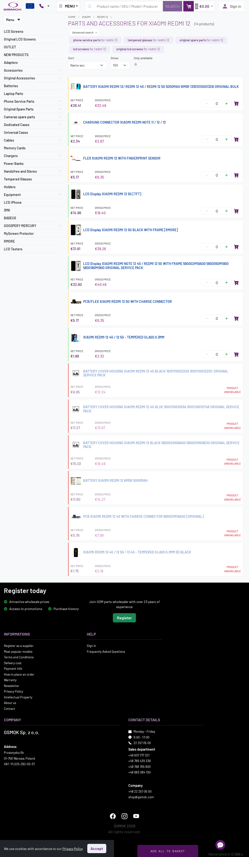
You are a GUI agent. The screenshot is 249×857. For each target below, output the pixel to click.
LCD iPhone (13, 202)
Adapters (11, 62)
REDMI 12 (102, 16)
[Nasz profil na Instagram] (124, 816)
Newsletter (11, 686)
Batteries (11, 86)
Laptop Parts (13, 94)
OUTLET (10, 47)
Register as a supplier (19, 646)
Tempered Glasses (18, 179)
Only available (143, 58)
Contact (9, 709)
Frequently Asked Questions (106, 651)
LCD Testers (13, 249)
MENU (70, 6)
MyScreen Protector (19, 233)
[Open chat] (220, 845)
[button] (199, 6)
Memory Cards (15, 148)
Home (72, 16)
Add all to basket (168, 851)
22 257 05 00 (142, 743)
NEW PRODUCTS (16, 55)
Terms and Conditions (19, 657)
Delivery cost (13, 663)
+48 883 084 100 (139, 772)
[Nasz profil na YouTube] (136, 816)
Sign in (235, 6)
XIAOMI (86, 16)
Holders (10, 187)
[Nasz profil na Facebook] (113, 816)
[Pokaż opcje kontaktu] (44, 6)
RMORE (9, 241)
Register (124, 618)
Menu (10, 20)
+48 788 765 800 (139, 767)
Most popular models (18, 651)
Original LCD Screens (20, 39)
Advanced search (83, 32)
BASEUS (10, 218)
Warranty (10, 680)
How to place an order (19, 674)
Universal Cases (16, 132)
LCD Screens (13, 31)
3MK (7, 210)
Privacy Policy (13, 692)
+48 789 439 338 (139, 761)
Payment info (13, 669)
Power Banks (14, 163)
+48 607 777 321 (139, 755)
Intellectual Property (18, 697)
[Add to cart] (236, 103)
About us (10, 703)
